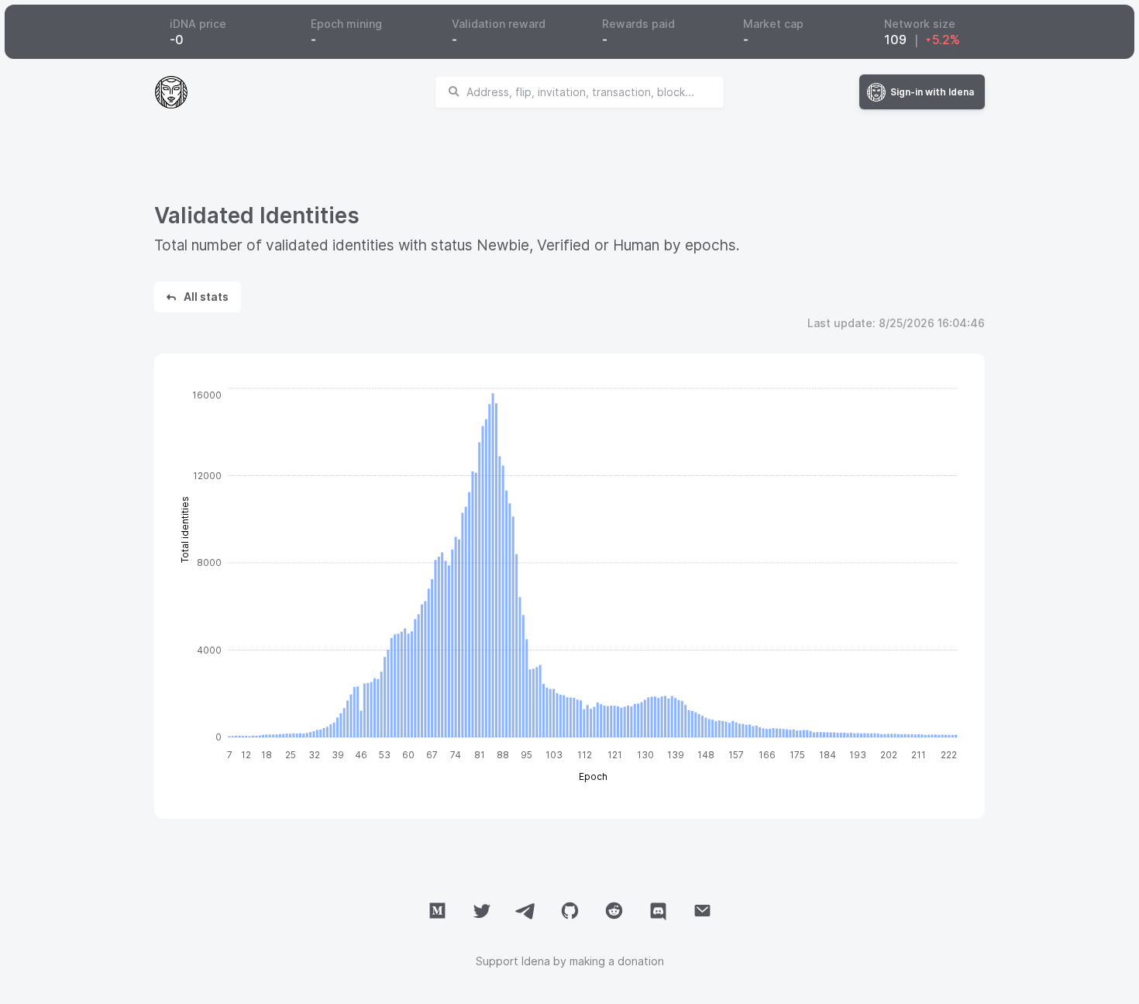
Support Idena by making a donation (570, 961)
